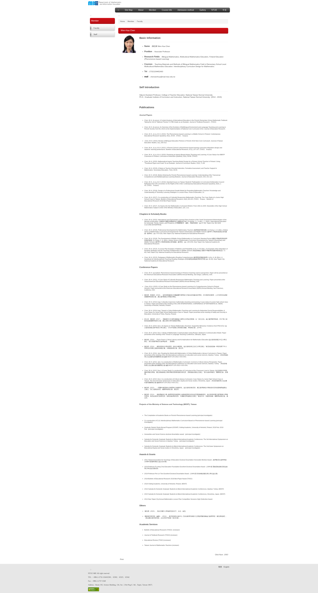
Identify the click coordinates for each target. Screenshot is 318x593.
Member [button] (152, 10)
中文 (225, 10)
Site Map (129, 10)
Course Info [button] (167, 10)
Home (122, 21)
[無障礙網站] (93, 589)
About (140, 10)
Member (131, 21)
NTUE (214, 10)
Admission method (186, 10)
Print (122, 559)
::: (118, 10)
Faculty (96, 28)
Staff (95, 34)
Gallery (202, 10)
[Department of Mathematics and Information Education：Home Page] (104, 3)
